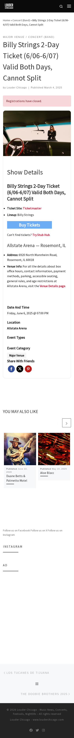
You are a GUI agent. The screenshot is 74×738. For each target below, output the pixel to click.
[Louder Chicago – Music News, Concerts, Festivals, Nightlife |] (9, 5)
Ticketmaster (32, 208)
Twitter (19, 368)
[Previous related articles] (57, 422)
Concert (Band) (21, 20)
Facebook (11, 368)
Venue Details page (52, 286)
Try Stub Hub (41, 235)
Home (6, 20)
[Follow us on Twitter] (37, 730)
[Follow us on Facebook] (31, 730)
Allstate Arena (17, 328)
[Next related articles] (66, 422)
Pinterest (28, 368)
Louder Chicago (17, 87)
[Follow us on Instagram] (43, 730)
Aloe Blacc (47, 473)
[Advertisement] (37, 612)
